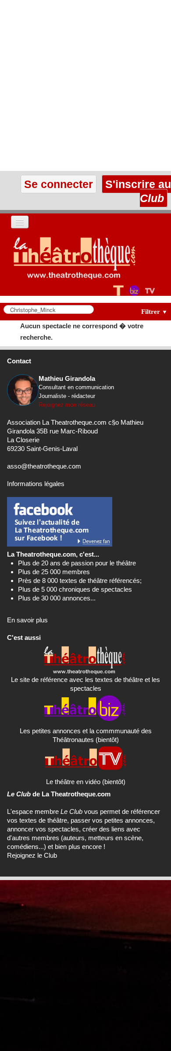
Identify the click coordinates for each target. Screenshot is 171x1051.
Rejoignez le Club (32, 855)
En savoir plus (27, 620)
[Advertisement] (85, 85)
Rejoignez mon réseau (67, 404)
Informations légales (35, 483)
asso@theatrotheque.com (44, 466)
